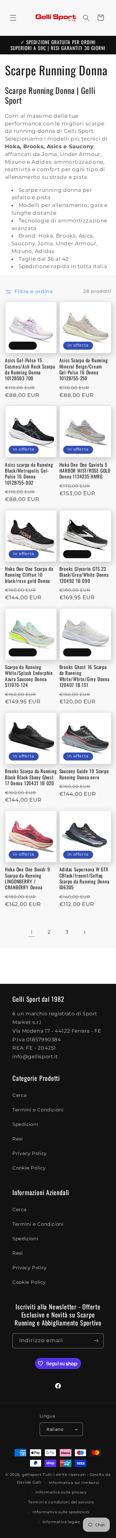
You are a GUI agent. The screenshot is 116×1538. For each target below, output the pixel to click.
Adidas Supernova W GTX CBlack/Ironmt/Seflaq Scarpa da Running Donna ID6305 (84, 878)
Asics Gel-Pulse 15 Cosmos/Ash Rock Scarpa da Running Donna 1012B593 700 (30, 369)
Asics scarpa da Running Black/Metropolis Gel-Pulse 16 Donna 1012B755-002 (29, 474)
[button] (13, 18)
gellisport (31, 1475)
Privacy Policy (29, 1153)
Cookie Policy (28, 1168)
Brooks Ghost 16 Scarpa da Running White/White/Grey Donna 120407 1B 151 (84, 676)
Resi (17, 1139)
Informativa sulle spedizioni (61, 1512)
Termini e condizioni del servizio (61, 1502)
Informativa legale (61, 1522)
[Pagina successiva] (84, 932)
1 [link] (32, 932)
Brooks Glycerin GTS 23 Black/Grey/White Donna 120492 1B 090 (84, 575)
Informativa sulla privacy (61, 1492)
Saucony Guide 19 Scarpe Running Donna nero (84, 774)
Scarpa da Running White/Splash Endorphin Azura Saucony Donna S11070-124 (29, 676)
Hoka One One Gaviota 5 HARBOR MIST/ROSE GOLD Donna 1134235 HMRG (84, 471)
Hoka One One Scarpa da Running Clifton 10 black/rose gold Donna (29, 575)
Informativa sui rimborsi (74, 1483)
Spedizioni (25, 1124)
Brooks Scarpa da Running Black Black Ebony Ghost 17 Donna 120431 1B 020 (31, 777)
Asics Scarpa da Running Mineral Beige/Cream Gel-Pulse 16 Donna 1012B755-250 (83, 369)
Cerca (19, 1095)
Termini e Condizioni (38, 1110)
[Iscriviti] (96, 1340)
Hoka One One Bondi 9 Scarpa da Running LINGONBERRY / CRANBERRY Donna (27, 878)
